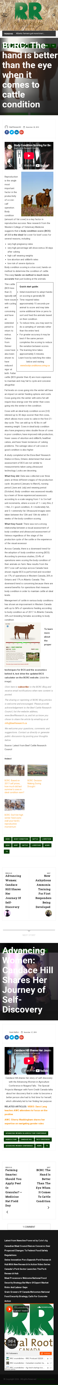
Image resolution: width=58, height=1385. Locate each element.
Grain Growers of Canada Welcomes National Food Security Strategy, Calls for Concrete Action (27, 1296)
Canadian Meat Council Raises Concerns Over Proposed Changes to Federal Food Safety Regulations (27, 1251)
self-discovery (43, 1140)
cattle (35, 839)
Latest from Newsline (15, 1240)
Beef (16, 845)
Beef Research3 (15, 127)
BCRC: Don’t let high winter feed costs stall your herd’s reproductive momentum (14, 821)
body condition (21, 839)
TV (7, 852)
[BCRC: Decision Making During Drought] (37, 770)
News (47, 845)
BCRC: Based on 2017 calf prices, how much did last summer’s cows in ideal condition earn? (14, 786)
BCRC (8, 839)
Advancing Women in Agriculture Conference (26, 1133)
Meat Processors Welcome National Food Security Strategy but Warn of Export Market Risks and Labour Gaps (26, 1283)
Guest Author (14, 1032)
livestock (36, 845)
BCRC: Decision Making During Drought (35, 783)
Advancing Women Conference (19, 1146)
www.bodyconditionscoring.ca (35, 365)
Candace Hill (26, 1140)
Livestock (46, 839)
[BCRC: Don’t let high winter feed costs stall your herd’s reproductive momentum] (15, 805)
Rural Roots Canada (45, 1379)
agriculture (11, 1140)
